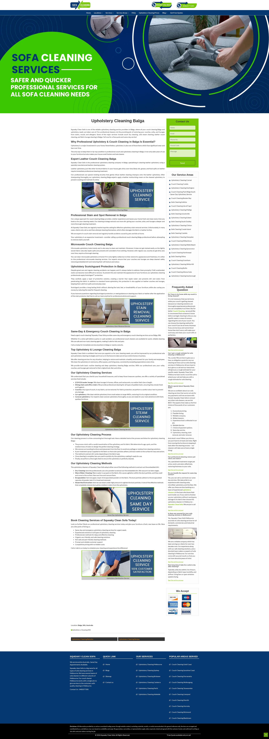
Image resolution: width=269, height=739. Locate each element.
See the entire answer (175, 350)
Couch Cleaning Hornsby (181, 706)
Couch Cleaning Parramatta (182, 676)
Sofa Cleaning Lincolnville (180, 214)
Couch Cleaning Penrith (180, 700)
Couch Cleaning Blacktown (181, 718)
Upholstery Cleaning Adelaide (149, 694)
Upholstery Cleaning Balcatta (82, 639)
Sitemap (108, 676)
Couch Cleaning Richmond (181, 712)
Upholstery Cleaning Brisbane (149, 676)
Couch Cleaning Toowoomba (182, 688)
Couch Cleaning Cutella (179, 184)
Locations (97, 13)
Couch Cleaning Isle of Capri (181, 206)
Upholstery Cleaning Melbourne (150, 664)
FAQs (134, 13)
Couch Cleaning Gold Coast (182, 664)
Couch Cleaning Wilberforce (181, 241)
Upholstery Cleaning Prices (149, 13)
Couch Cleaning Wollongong (182, 682)
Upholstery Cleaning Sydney (149, 670)
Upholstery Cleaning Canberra (150, 682)
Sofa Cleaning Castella (179, 233)
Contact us (109, 682)
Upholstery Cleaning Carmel (181, 180)
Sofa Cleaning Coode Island (181, 229)
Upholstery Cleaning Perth (148, 688)
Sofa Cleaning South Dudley (181, 221)
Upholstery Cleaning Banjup (129, 639)
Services (109, 13)
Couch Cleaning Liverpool (181, 694)
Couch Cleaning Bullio (179, 268)
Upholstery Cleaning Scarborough (183, 276)
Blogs (107, 670)
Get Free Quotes (176, 13)
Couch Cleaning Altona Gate (181, 272)
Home (88, 13)
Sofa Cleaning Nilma (178, 256)
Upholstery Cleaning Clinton (181, 225)
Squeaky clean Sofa (77, 668)
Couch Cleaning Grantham (180, 260)
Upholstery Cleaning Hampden (182, 237)
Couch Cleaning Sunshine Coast (183, 670)
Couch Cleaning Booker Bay (181, 198)
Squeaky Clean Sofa (108, 735)
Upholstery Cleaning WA (81, 630)
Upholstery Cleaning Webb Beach (183, 245)
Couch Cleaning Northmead (181, 253)
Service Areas (122, 13)
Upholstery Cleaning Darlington (182, 188)
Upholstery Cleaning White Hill (182, 264)
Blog (164, 13)
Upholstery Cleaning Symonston (183, 249)
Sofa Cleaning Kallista (179, 202)
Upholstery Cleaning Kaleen (181, 218)
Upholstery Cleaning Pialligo (181, 210)
